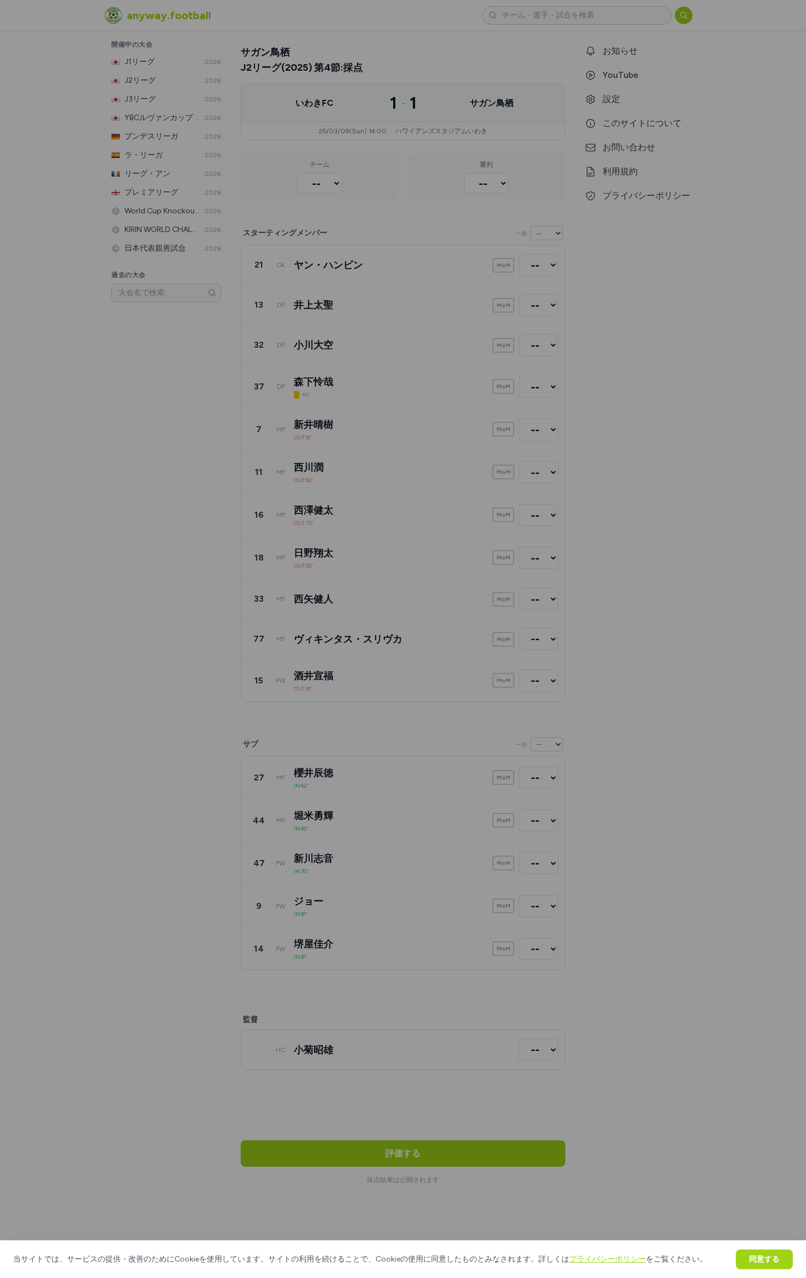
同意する (764, 1259)
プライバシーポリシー (607, 1259)
